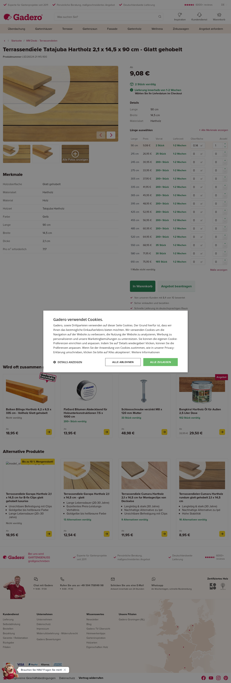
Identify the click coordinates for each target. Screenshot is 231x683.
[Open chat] (10, 673)
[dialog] (115, 341)
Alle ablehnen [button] (123, 362)
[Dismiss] (64, 669)
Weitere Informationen (146, 352)
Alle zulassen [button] (160, 362)
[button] (67, 362)
